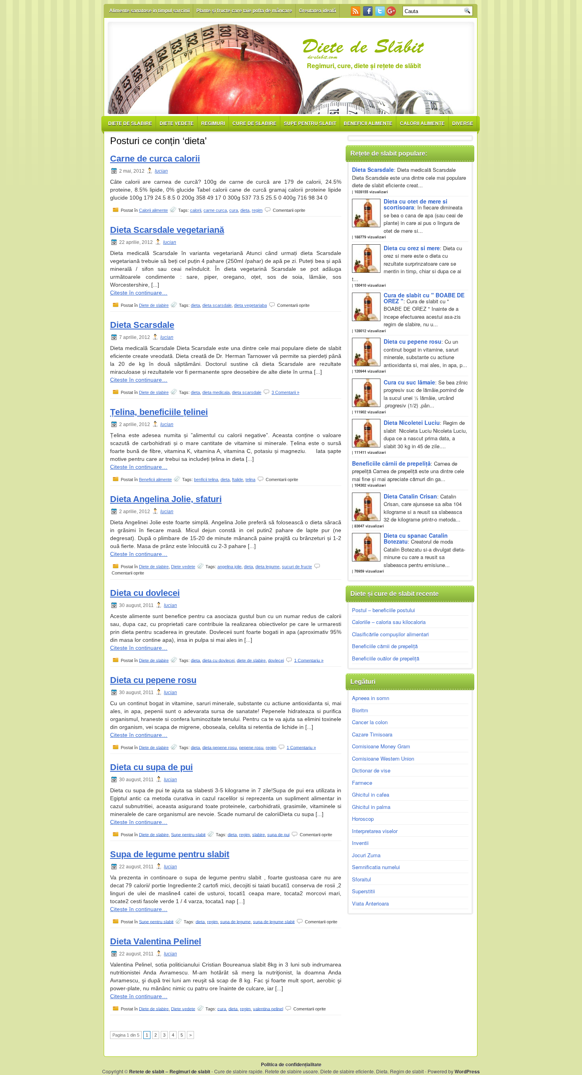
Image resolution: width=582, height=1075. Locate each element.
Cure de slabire (254, 123)
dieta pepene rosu (219, 747)
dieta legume (267, 566)
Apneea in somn (370, 698)
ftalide (237, 479)
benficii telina (206, 479)
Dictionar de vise (371, 770)
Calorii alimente (422, 123)
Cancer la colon (370, 722)
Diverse (462, 123)
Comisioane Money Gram (381, 746)
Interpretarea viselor (375, 831)
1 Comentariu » (308, 660)
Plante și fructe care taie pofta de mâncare (244, 10)
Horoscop (363, 818)
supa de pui (278, 834)
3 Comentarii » (285, 392)
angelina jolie (229, 566)
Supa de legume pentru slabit (169, 854)
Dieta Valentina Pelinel (155, 941)
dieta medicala (216, 392)
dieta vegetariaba (250, 305)
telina (250, 479)
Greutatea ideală (317, 10)
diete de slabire (251, 660)
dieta (244, 210)
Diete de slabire (130, 123)
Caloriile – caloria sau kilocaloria (389, 622)
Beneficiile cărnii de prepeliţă (385, 646)
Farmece (362, 782)
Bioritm (360, 710)
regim (257, 210)
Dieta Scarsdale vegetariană (167, 230)
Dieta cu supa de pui (151, 767)
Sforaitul (361, 879)
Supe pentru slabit (310, 123)
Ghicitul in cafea (370, 794)
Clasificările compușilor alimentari (390, 634)
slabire (258, 834)
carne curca (215, 210)
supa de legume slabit (274, 921)
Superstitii (363, 891)
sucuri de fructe (297, 566)
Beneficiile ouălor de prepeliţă (385, 658)
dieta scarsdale (217, 305)
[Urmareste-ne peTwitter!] (380, 13)
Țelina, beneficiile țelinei (159, 412)
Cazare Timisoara (372, 734)
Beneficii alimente (368, 123)
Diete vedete (177, 123)
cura (233, 210)
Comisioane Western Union (383, 758)
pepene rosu (251, 747)
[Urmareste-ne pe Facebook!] (368, 13)
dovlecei (276, 660)
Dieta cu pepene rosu (153, 680)
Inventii (360, 843)
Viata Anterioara (370, 903)
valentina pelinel (268, 1008)
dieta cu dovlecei (218, 660)
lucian (161, 171)
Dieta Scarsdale (142, 325)
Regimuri (213, 123)
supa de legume (235, 921)
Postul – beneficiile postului (383, 610)
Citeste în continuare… (138, 292)
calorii (195, 210)
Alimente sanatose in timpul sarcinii (149, 10)
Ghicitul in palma (371, 807)
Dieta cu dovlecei (145, 593)
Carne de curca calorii (155, 159)
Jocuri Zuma (366, 855)
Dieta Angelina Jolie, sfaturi (166, 499)
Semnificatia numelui (376, 867)
